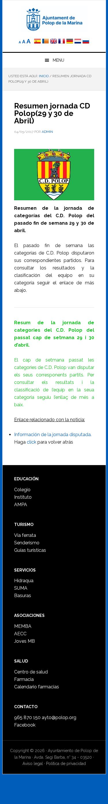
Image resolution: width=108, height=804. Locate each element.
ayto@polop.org (59, 717)
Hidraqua (23, 580)
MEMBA (22, 626)
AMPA (20, 504)
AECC (20, 633)
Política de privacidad (66, 763)
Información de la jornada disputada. (53, 434)
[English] (53, 41)
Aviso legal (32, 763)
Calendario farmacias (36, 687)
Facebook (24, 725)
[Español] (37, 41)
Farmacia (24, 679)
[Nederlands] (78, 41)
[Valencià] (45, 41)
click (31, 442)
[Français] (61, 41)
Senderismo (26, 542)
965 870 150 (27, 717)
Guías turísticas (30, 550)
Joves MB (24, 641)
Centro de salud (31, 672)
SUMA (20, 588)
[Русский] (85, 41)
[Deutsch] (69, 41)
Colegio (22, 489)
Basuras (22, 595)
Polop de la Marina (54, 19)
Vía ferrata (25, 535)
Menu (58, 60)
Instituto (23, 497)
